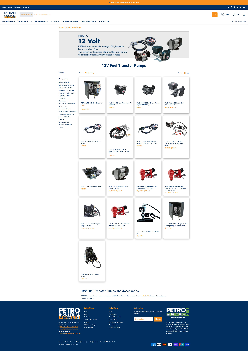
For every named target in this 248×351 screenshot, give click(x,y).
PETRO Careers (88, 327)
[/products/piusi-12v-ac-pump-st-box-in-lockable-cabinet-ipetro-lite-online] (92, 89)
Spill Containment (64, 122)
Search (60, 342)
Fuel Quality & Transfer (88, 21)
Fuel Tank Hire (104, 21)
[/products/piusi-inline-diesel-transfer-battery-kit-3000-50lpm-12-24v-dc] (120, 132)
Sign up (158, 319)
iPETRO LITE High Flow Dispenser (91, 103)
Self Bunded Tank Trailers (66, 85)
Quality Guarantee (114, 327)
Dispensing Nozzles (64, 96)
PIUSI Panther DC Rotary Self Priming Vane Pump (174, 104)
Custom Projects (8, 21)
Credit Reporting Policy (116, 322)
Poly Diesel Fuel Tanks (65, 88)
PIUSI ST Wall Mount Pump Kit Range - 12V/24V (90, 225)
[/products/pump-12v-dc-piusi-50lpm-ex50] (92, 173)
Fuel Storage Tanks (24, 21)
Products (86, 317)
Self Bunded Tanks (64, 82)
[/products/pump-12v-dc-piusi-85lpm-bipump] (120, 173)
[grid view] (185, 73)
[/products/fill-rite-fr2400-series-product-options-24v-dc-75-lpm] (148, 173)
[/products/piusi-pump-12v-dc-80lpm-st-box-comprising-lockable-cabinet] (176, 210)
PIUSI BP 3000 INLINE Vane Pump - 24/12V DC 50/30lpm (148, 104)
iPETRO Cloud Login (239, 21)
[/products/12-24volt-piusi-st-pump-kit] (92, 210)
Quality (89, 342)
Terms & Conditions (115, 317)
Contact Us (26, 7)
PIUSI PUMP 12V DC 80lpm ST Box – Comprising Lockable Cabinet (176, 225)
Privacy (83, 342)
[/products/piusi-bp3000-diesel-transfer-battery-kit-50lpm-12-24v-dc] (148, 128)
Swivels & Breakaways (65, 124)
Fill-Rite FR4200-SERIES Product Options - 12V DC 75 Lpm (119, 225)
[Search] (214, 14)
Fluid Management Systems (67, 103)
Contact (86, 322)
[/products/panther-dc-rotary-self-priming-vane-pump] (176, 89)
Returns (95, 342)
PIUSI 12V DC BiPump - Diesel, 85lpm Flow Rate (118, 187)
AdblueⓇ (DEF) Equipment (67, 90)
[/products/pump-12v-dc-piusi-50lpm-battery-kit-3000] (92, 128)
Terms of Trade (113, 325)
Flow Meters (62, 101)
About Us (10, 7)
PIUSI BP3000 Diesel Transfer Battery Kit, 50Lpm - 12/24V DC (147, 142)
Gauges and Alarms (64, 109)
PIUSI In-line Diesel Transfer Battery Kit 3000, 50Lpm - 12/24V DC (119, 151)
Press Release (113, 314)
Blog (101, 342)
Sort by (81, 73)
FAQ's (110, 311)
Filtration (62, 98)
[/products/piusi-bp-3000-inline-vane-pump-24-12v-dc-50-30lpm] (148, 89)
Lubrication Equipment (67, 114)
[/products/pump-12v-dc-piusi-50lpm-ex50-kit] (148, 214)
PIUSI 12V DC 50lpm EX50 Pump (91, 186)
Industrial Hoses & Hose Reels (67, 111)
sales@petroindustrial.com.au (69, 329)
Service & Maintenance (70, 21)
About (85, 314)
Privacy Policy (113, 319)
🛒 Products (54, 21)
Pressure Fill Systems (65, 117)
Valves (61, 127)
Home (4, 7)
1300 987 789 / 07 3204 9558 (69, 327)
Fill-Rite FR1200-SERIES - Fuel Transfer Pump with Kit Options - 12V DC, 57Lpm (175, 188)
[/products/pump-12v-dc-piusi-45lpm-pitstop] (92, 257)
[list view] (188, 73)
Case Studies (17, 7)
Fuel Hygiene (62, 106)
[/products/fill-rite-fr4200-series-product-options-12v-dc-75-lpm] (120, 210)
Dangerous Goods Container (67, 93)
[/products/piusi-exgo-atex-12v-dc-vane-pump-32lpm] (176, 128)
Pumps (62, 119)
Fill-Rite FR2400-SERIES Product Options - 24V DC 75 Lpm (147, 187)
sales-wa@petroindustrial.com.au (70, 333)
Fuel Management (40, 21)
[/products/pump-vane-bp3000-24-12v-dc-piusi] (120, 89)
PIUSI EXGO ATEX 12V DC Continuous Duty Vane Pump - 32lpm (174, 143)
